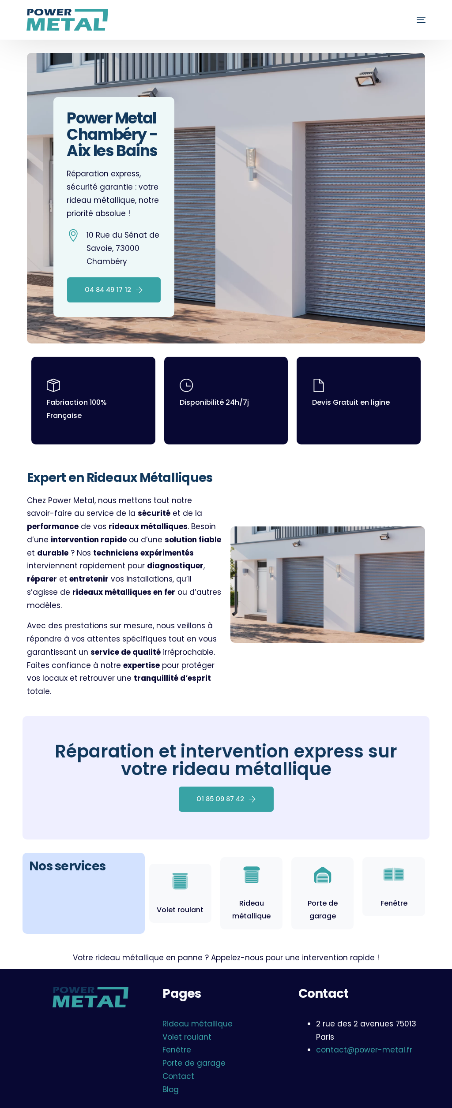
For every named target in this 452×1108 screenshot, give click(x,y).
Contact (178, 1076)
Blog (170, 1089)
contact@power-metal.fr (364, 1050)
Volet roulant (180, 910)
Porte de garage (194, 1063)
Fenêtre (393, 903)
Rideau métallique (197, 1023)
